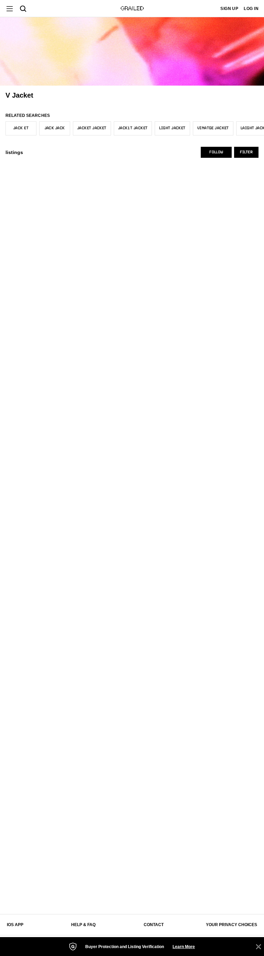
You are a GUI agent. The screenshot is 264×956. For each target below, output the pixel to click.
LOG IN (251, 8)
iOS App (15, 924)
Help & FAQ (83, 924)
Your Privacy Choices (231, 924)
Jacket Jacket (92, 128)
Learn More (184, 946)
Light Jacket (172, 128)
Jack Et (21, 128)
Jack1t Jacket (133, 128)
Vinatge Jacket (213, 128)
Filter (246, 152)
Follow (216, 152)
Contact (154, 924)
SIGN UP (229, 8)
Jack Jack (55, 128)
